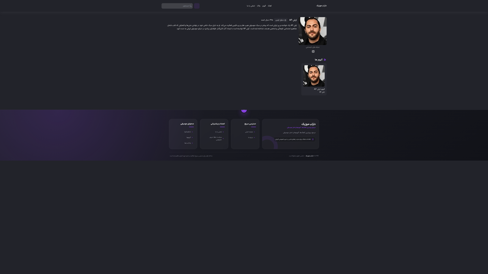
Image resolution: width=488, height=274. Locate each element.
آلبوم (264, 6)
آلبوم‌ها (189, 137)
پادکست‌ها (188, 143)
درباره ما (250, 137)
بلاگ (258, 6)
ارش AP (322, 92)
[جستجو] (190, 5)
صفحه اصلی (249, 132)
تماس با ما (251, 6)
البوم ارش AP (319, 89)
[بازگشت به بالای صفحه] (244, 109)
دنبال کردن (280, 20)
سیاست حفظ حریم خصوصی (216, 138)
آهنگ (269, 6)
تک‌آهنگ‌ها (187, 132)
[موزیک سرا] (197, 6)
